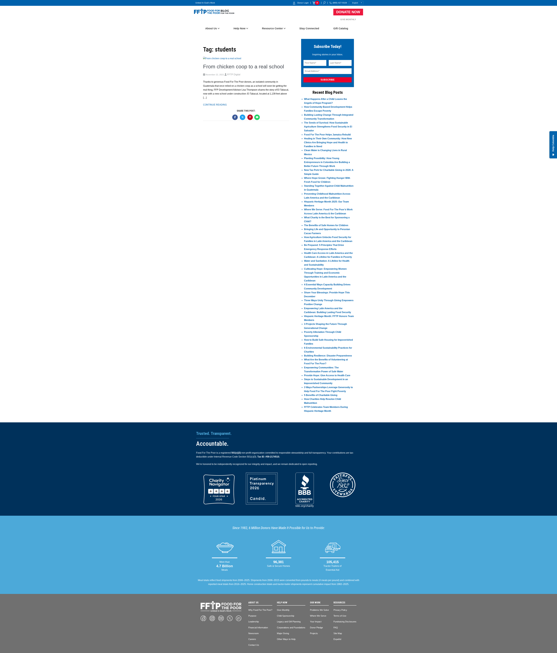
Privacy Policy (340, 610)
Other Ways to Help (286, 639)
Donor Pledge (316, 627)
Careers (252, 639)
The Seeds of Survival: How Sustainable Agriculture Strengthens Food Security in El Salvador (328, 126)
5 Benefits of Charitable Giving (320, 395)
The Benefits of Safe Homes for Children (326, 225)
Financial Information (258, 627)
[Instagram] (212, 618)
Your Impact (315, 621)
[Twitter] (230, 618)
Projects (314, 633)
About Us (211, 28)
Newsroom (253, 633)
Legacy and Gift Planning (289, 621)
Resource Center (272, 28)
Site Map (337, 633)
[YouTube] (221, 618)
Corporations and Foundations (291, 627)
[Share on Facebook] (235, 117)
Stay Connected (309, 28)
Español (337, 639)
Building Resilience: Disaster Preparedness (328, 355)
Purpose (252, 616)
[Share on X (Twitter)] (242, 117)
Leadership (253, 621)
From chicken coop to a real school (243, 67)
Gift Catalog (340, 28)
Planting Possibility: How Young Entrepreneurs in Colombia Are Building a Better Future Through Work (327, 162)
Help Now (239, 28)
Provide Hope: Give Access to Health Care (327, 375)
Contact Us (253, 645)
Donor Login (303, 3)
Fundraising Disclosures (344, 621)
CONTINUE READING (215, 104)
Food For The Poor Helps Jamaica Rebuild (327, 134)
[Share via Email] (257, 117)
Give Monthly (348, 19)
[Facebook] (203, 618)
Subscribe (328, 80)
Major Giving (283, 633)
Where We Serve (318, 616)
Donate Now (348, 12)
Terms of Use (339, 616)
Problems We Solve (319, 610)
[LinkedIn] (238, 618)
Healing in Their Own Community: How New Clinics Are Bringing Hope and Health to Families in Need (328, 142)
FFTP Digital (233, 74)
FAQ (335, 627)
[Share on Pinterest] (250, 117)
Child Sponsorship (285, 616)
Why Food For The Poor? (260, 610)
